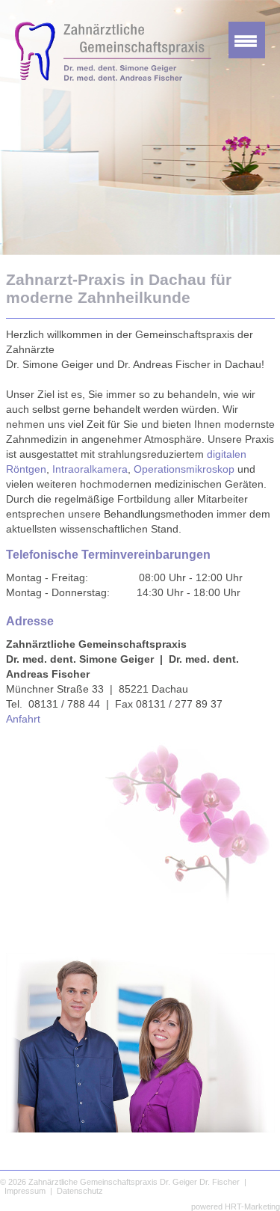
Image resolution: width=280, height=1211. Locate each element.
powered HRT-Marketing (235, 1206)
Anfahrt (23, 719)
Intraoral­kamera (90, 469)
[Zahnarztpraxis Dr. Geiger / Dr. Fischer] (105, 76)
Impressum (25, 1190)
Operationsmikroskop (184, 469)
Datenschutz (80, 1190)
